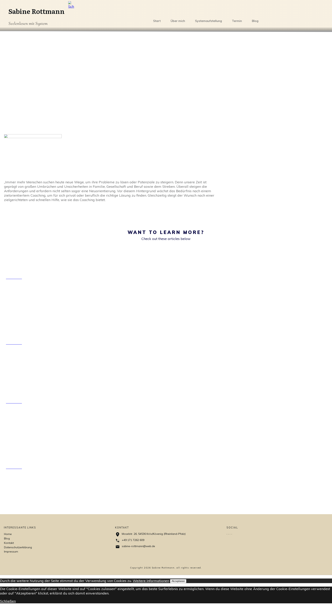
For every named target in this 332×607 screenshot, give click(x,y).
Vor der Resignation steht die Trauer (39, 260)
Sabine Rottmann (36, 11)
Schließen (8, 601)
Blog (7, 538)
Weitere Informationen (151, 580)
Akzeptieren (178, 581)
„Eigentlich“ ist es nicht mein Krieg (39, 326)
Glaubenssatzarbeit (28, 454)
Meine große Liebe (27, 388)
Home (8, 534)
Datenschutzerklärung (18, 547)
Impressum (11, 551)
